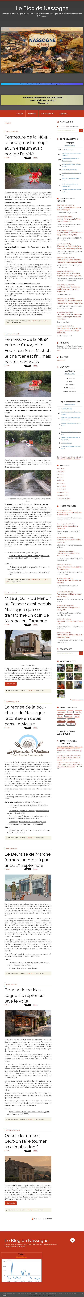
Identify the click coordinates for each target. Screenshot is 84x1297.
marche (78, 712)
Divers (30, 690)
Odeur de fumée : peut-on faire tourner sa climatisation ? (26, 1141)
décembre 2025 (62, 492)
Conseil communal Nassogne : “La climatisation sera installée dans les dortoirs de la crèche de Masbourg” (70, 749)
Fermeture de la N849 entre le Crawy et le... (69, 220)
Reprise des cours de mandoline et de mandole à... (69, 513)
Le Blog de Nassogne (42, 8)
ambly (70, 712)
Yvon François (62, 287)
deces (60, 716)
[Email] (72, 1240)
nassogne (61, 712)
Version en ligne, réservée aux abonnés (23, 968)
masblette (70, 724)
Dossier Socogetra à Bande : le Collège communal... (69, 330)
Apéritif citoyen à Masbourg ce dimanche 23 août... (70, 636)
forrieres (71, 720)
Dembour (60, 301)
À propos (63, 113)
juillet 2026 (61, 471)
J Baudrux (61, 246)
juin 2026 (60, 474)
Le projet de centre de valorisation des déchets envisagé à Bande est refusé (69, 757)
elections (61, 724)
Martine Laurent (63, 273)
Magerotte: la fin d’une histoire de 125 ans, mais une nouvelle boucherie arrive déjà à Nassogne (69, 764)
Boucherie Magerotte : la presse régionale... (69, 274)
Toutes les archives (63, 499)
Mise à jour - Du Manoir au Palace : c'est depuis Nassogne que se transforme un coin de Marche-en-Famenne (28, 609)
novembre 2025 (62, 495)
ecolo (77, 716)
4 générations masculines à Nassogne (69, 208)
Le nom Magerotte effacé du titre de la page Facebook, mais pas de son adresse (26, 822)
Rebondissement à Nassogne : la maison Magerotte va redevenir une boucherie (27, 817)
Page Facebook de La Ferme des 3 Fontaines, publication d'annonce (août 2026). (28, 1113)
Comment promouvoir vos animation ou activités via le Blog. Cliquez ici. (69, 458)
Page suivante (47, 1219)
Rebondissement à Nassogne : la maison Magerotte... (69, 289)
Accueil (19, 113)
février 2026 (61, 486)
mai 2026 (60, 477)
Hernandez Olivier (63, 314)
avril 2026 (60, 480)
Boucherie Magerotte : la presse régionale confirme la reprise (28, 811)
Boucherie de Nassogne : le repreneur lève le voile (27, 805)
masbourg (61, 720)
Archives (32, 113)
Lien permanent (12, 321)
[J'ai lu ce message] (82, 1294)
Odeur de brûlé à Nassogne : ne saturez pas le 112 (69, 247)
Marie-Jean (61, 260)
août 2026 (60, 468)
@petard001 (61, 360)
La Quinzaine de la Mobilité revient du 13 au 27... (68, 554)
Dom (59, 207)
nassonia (68, 716)
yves (58, 219)
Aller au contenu (6, 2)
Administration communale (37, 321)
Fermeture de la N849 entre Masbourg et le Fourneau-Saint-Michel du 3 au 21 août (28, 557)
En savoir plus (4, 1295)
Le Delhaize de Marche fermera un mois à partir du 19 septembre (28, 860)
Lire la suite (11, 684)
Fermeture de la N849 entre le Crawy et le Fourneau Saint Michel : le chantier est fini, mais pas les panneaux (28, 350)
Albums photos (47, 113)
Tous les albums (77, 700)
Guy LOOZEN (62, 232)
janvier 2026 (61, 489)
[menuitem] (20, 113)
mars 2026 (61, 483)
